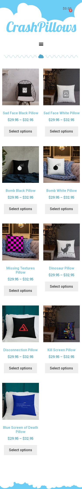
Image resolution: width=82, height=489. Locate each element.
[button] (41, 44)
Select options (20, 131)
